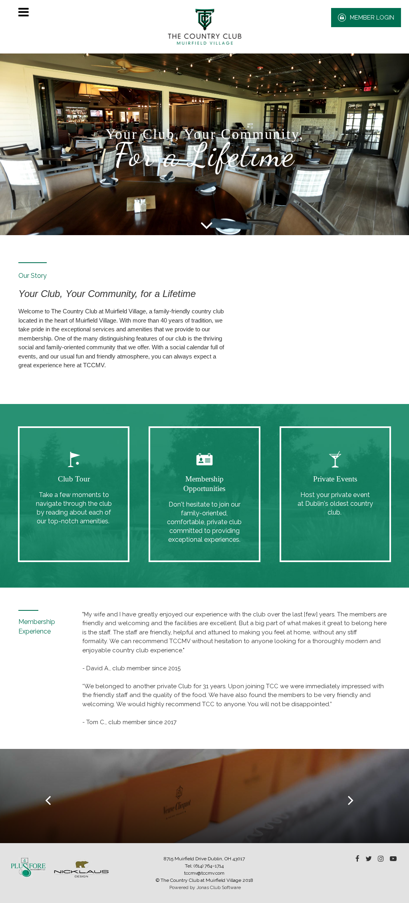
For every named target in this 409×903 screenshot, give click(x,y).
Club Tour (74, 479)
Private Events (335, 479)
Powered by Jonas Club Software (205, 887)
